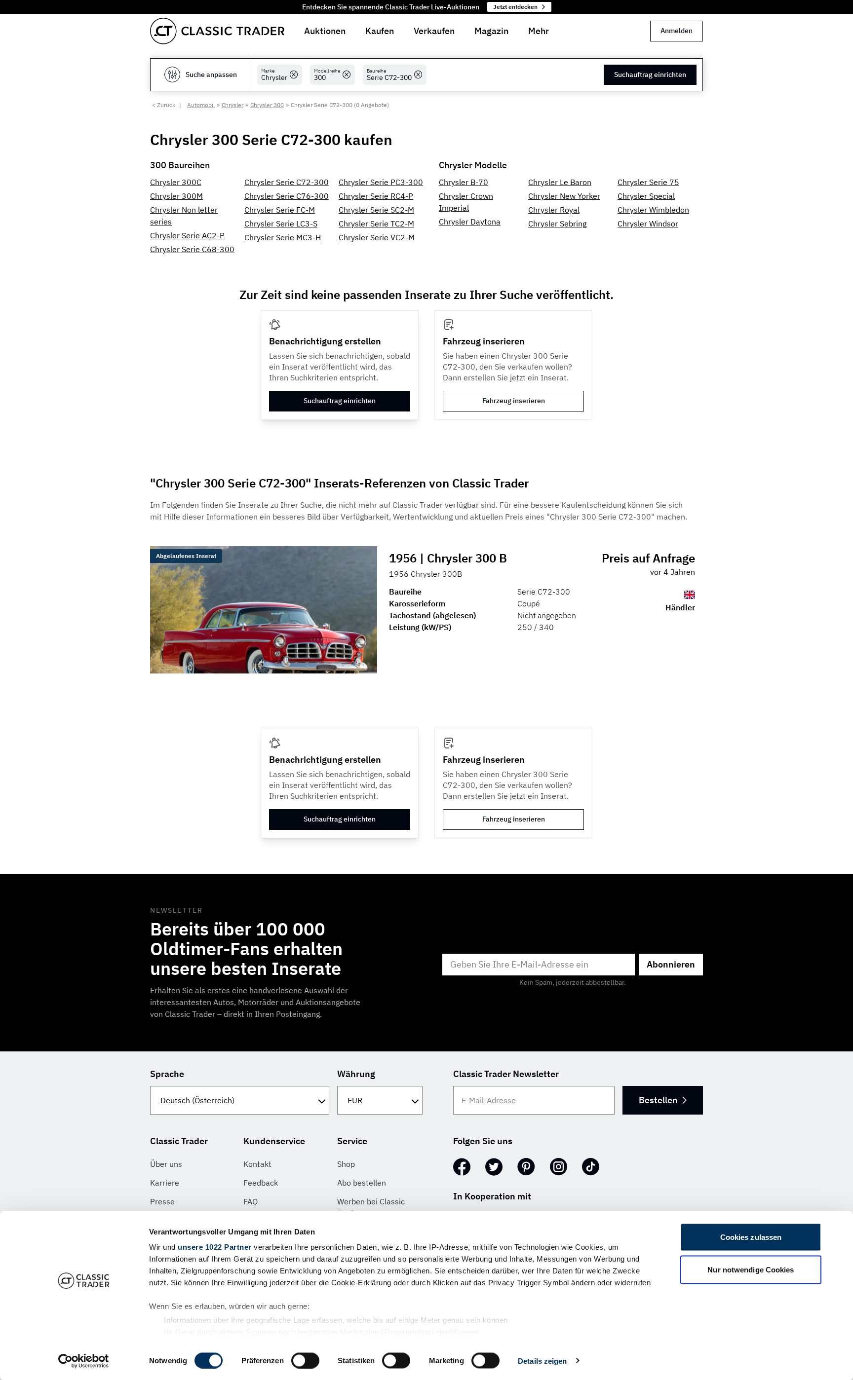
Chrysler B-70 (463, 182)
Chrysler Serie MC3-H (282, 237)
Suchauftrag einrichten (650, 74)
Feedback (260, 1183)
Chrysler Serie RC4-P (376, 196)
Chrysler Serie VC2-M (377, 237)
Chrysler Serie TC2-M (376, 223)
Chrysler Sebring (557, 223)
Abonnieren (671, 964)
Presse (162, 1201)
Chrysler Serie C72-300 (286, 182)
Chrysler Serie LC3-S (280, 223)
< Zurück (163, 105)
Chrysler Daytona (470, 221)
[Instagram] (558, 1167)
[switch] (305, 1360)
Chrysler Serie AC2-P (187, 235)
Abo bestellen (361, 1183)
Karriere (164, 1183)
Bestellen (658, 1100)
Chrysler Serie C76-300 (286, 196)
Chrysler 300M (176, 196)
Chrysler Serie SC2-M (376, 210)
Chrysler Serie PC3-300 (381, 182)
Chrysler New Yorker (564, 196)
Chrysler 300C (175, 182)
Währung (356, 1074)
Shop (346, 1164)
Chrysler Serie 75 (648, 182)
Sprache (167, 1074)
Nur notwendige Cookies (750, 1269)
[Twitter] (494, 1167)
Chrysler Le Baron (559, 182)
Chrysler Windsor (648, 223)
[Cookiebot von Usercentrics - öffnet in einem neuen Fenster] (83, 1360)
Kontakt (257, 1164)
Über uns (166, 1164)
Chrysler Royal (554, 210)
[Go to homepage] (217, 31)
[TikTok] (590, 1167)
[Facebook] (461, 1167)
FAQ (250, 1201)
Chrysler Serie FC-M (279, 210)
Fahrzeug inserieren (513, 400)
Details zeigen (542, 1360)
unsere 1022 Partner (215, 1247)
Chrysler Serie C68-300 (192, 249)
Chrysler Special (646, 196)
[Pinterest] (526, 1167)
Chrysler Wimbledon (653, 210)
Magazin (491, 31)
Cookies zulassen (751, 1237)
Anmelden (676, 30)
